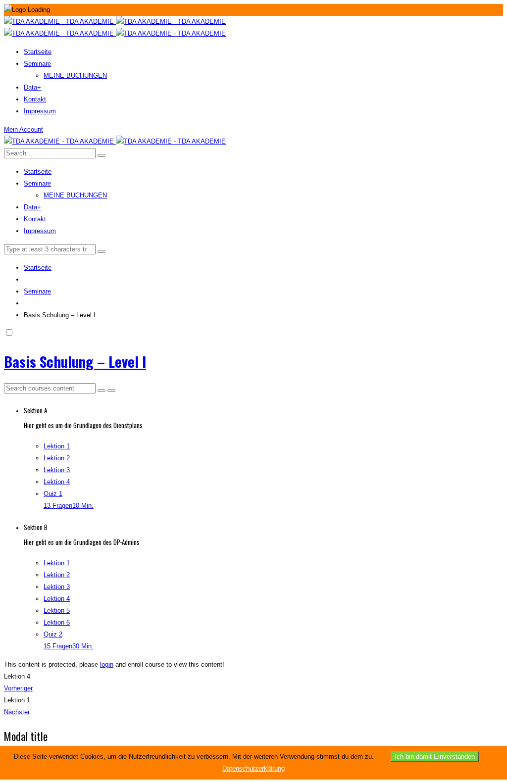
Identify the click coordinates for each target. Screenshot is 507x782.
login (106, 664)
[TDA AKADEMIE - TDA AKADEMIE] (115, 21)
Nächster (17, 712)
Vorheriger (18, 688)
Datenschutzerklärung (253, 768)
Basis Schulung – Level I (75, 361)
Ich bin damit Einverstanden (435, 756)
